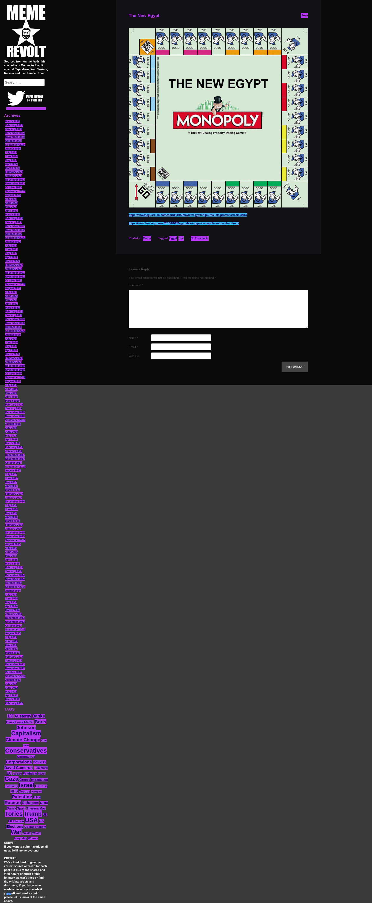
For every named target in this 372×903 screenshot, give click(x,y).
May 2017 (11, 482)
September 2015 (15, 540)
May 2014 (11, 602)
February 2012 (14, 703)
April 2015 (11, 559)
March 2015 (12, 563)
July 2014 (11, 594)
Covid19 (39, 762)
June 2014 (11, 598)
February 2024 (14, 171)
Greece (24, 779)
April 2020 (11, 350)
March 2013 (12, 652)
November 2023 (15, 183)
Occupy (24, 791)
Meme (147, 238)
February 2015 (14, 567)
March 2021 (12, 307)
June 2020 (11, 342)
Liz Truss (41, 786)
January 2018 (13, 451)
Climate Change (23, 739)
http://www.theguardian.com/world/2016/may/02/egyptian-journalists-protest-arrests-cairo (188, 215)
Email (133, 347)
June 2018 (11, 431)
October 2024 (13, 140)
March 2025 (12, 121)
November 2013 (15, 621)
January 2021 (13, 315)
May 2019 (11, 393)
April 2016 (11, 517)
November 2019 (15, 369)
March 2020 (12, 354)
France (42, 773)
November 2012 (15, 668)
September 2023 (15, 191)
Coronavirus (26, 756)
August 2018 (13, 424)
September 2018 (15, 420)
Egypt (173, 238)
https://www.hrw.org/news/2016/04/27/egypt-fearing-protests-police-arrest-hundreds (184, 223)
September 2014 (15, 586)
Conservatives (26, 750)
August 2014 (13, 590)
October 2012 (13, 672)
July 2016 (11, 505)
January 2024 (13, 175)
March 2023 (12, 214)
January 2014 (13, 614)
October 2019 (13, 373)
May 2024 (11, 160)
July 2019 (11, 385)
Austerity (22, 716)
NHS (14, 791)
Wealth (26, 833)
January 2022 (13, 268)
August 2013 (13, 633)
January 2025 (13, 129)
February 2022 (14, 265)
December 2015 (15, 532)
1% (10, 716)
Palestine (22, 796)
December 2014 (15, 575)
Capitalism (26, 733)
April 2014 (11, 606)
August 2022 (13, 241)
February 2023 (14, 218)
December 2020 (15, 319)
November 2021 (15, 276)
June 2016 (11, 509)
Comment (136, 285)
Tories (14, 813)
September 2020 (15, 330)
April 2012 (11, 695)
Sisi (181, 238)
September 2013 (15, 629)
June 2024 (11, 156)
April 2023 (11, 210)
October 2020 (13, 327)
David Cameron (18, 768)
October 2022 (13, 233)
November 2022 (15, 230)
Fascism (17, 773)
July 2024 (11, 152)
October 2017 (13, 462)
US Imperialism (35, 826)
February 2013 (14, 656)
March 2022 (12, 261)
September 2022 (15, 237)
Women (33, 838)
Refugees (30, 803)
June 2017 (11, 478)
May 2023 (11, 206)
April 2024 (11, 164)
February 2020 (14, 358)
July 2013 (11, 637)
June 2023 (11, 202)
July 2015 (11, 548)
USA (31, 819)
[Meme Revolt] (26, 32)
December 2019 (15, 365)
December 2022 (15, 226)
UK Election (16, 821)
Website (134, 356)
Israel (26, 785)
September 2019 (15, 377)
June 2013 (11, 641)
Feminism (30, 773)
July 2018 (11, 427)
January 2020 (13, 361)
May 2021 (11, 299)
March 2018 (12, 443)
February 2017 (14, 493)
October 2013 (13, 625)
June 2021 (11, 296)
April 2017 (11, 486)
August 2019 (13, 381)
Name (133, 338)
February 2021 (14, 311)
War (16, 832)
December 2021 (15, 272)
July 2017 (11, 474)
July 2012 (11, 683)
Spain (21, 808)
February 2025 (14, 125)
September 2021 (15, 284)
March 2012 (12, 699)
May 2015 (11, 555)
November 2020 (15, 323)
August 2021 (13, 288)
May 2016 (11, 513)
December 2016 (15, 501)
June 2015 (11, 552)
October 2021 (13, 280)
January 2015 (13, 571)
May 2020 (11, 346)
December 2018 (15, 412)
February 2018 (14, 447)
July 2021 (11, 292)
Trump (33, 813)
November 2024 (15, 137)
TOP (8, 894)
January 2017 (13, 497)
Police (36, 797)
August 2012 (13, 680)
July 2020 (11, 338)
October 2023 (13, 187)
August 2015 (13, 544)
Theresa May (36, 808)
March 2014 (12, 610)
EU (9, 773)
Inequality (11, 786)
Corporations (19, 762)
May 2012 (11, 691)
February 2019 (14, 404)
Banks (38, 716)
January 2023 (13, 222)
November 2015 (15, 536)
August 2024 (13, 148)
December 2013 (15, 617)
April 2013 (11, 648)
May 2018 (11, 435)
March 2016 (12, 520)
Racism (13, 802)
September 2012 (15, 676)
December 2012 (15, 664)
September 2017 (15, 466)
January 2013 (13, 660)
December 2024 (15, 133)
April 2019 (11, 396)
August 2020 (13, 334)
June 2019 (11, 389)
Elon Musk (41, 768)
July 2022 (11, 245)
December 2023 (15, 179)
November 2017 (15, 458)
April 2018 (11, 439)
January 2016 (13, 528)
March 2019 (12, 400)
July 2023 (11, 199)
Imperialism (39, 779)
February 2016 (14, 524)
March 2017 (12, 489)
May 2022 (11, 253)
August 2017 (13, 470)
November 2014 (15, 579)
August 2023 (13, 195)
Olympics (36, 791)
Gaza (12, 779)
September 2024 (15, 144)
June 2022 (11, 249)
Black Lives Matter (20, 722)
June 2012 (11, 687)
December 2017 (15, 455)
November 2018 (15, 416)
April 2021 (11, 303)
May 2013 (11, 645)
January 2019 (13, 408)
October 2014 (13, 583)
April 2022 (11, 257)
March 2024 (12, 168)
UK (45, 814)
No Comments (200, 238)
